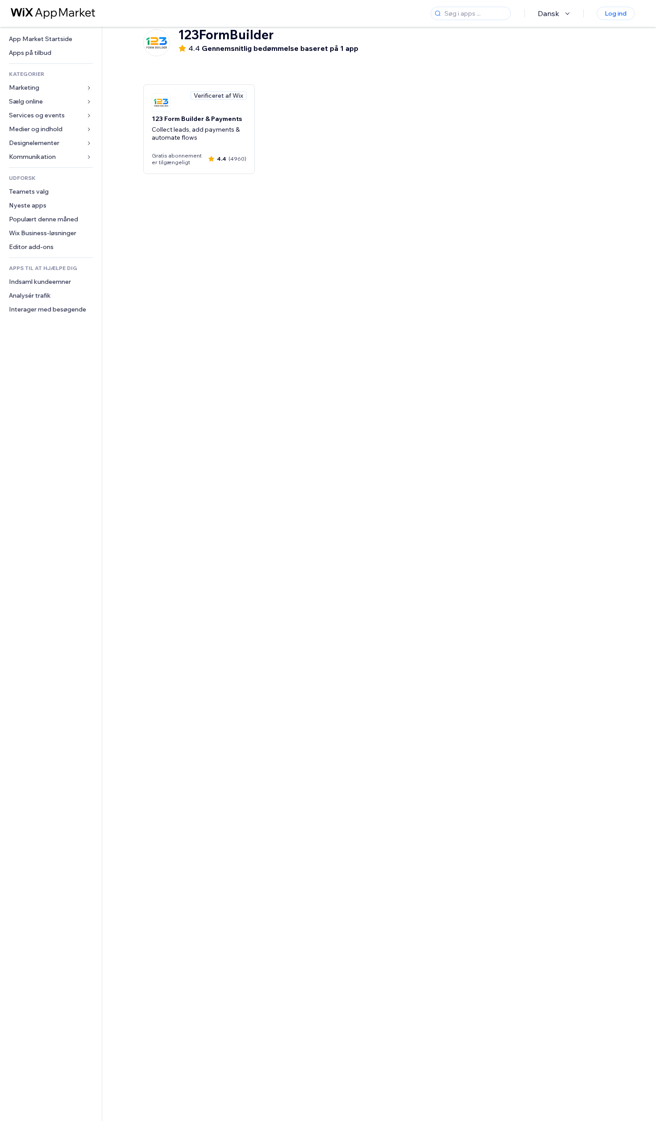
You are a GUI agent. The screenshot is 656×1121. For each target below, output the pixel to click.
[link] (51, 39)
